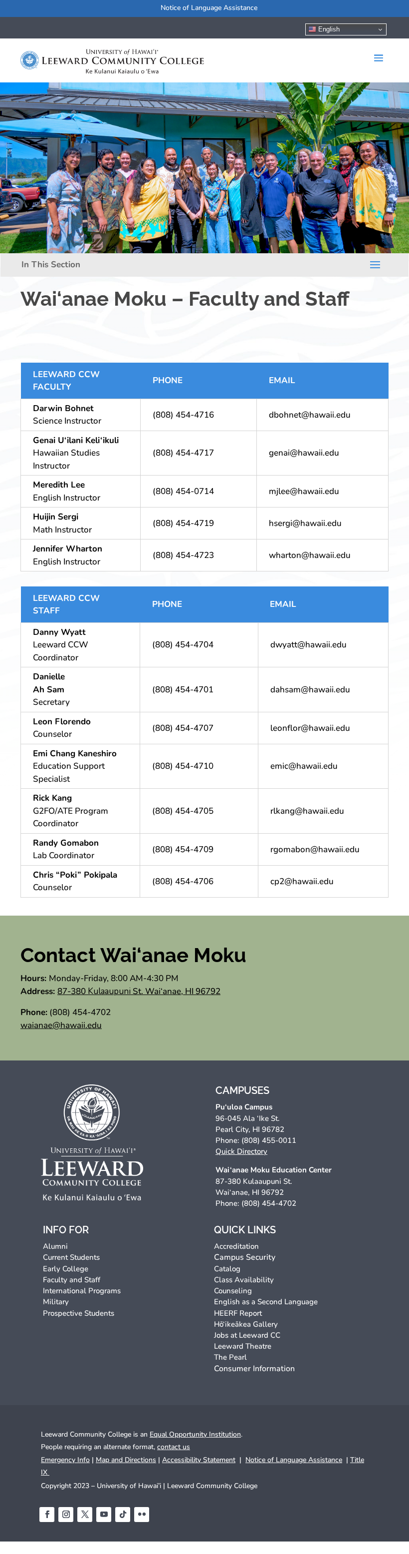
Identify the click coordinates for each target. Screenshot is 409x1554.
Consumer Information (254, 1368)
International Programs (82, 1291)
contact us (173, 1447)
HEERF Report (238, 1313)
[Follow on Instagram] (65, 1514)
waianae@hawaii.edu (61, 1025)
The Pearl (230, 1357)
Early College (65, 1269)
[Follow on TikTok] (122, 1514)
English (328, 29)
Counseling (233, 1291)
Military (56, 1302)
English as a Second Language (266, 1302)
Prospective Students (78, 1313)
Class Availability (244, 1280)
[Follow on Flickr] (141, 1514)
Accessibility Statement (198, 1460)
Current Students (71, 1257)
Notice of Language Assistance (209, 7)
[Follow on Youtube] (103, 1514)
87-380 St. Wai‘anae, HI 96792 (138, 991)
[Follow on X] (84, 1514)
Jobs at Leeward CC (247, 1335)
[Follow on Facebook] (46, 1514)
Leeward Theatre (242, 1346)
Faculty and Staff (71, 1280)
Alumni (55, 1246)
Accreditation (236, 1246)
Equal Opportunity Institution (195, 1434)
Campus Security (244, 1257)
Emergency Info (65, 1460)
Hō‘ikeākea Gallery (246, 1324)
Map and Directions (126, 1460)
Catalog (227, 1269)
